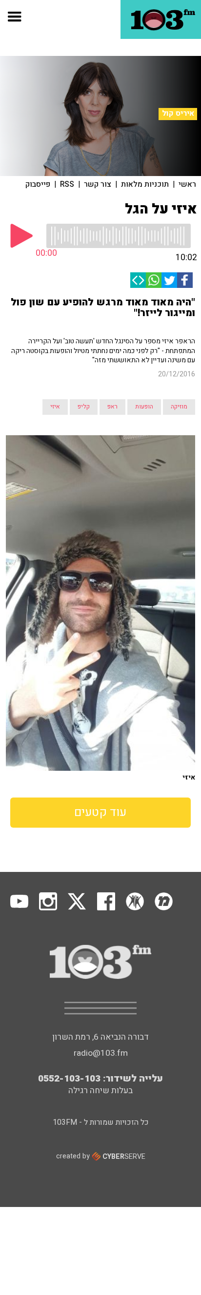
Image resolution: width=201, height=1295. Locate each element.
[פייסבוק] (185, 280)
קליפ (84, 406)
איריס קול (178, 113)
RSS (67, 184)
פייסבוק (37, 184)
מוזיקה (179, 406)
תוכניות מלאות (145, 184)
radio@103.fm (101, 1053)
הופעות (144, 406)
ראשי (187, 184)
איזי (55, 406)
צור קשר (97, 184)
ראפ (112, 406)
